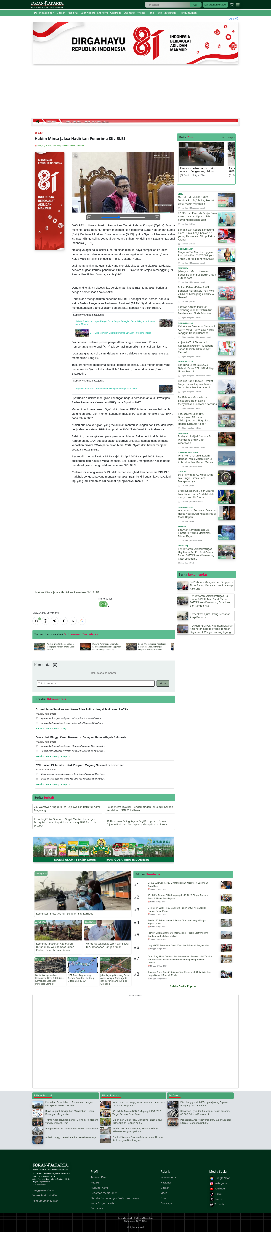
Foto (163, 1198)
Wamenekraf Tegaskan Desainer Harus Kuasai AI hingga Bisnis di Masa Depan (197, 514)
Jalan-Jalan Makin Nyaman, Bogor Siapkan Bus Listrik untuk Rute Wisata (197, 275)
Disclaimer (97, 1208)
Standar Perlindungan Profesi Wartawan (115, 1198)
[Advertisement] (135, 93)
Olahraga (166, 1203)
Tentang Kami (99, 1177)
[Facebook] (64, 621)
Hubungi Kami (99, 1187)
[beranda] (35, 13)
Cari (195, 4)
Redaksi (95, 1182)
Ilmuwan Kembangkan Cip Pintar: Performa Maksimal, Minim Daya (194, 533)
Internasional (168, 1177)
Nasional (166, 1182)
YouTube (219, 1188)
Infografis (170, 12)
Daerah (165, 1187)
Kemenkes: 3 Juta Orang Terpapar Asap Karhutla (64, 913)
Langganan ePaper (215, 4)
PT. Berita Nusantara (143, 1217)
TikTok (218, 1193)
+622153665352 (41, 1184)
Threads (219, 1204)
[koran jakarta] (38, 121)
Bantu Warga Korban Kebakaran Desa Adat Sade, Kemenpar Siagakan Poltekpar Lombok (152, 647)
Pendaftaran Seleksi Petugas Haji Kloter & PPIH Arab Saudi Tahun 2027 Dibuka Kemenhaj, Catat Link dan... (196, 553)
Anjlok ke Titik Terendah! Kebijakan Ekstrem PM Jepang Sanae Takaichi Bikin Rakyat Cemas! (195, 347)
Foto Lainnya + (228, 137)
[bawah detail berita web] (103, 849)
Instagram (220, 1183)
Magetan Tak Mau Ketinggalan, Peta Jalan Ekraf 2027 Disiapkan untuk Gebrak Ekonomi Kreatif (196, 255)
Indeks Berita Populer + (184, 986)
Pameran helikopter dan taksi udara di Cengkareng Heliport (198, 170)
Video (164, 1193)
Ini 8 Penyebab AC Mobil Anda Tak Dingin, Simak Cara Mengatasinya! (195, 478)
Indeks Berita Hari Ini (44, 1195)
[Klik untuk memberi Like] (36, 621)
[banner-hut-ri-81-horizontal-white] (135, 42)
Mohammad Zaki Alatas (75, 146)
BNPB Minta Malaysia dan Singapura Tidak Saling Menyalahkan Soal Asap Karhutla (197, 401)
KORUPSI (39, 133)
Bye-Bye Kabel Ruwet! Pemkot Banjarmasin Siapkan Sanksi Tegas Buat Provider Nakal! (195, 384)
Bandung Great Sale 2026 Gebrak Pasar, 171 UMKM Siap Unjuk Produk (196, 368)
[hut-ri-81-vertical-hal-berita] (49, 200)
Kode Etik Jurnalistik (102, 1203)
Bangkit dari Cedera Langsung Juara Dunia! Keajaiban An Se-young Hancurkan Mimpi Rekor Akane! (196, 234)
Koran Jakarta (124, 1217)
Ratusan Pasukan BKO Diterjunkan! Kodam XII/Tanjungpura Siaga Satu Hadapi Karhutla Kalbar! (194, 418)
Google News (222, 1178)
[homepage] (50, 1167)
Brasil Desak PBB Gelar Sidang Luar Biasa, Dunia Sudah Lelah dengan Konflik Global (196, 494)
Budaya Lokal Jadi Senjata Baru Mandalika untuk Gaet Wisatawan (196, 440)
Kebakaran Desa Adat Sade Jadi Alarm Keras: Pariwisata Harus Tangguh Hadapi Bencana (196, 330)
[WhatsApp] (45, 621)
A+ (157, 217)
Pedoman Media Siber (104, 1193)
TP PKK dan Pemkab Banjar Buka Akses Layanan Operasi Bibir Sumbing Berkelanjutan (197, 216)
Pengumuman (188, 12)
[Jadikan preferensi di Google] (82, 621)
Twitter (218, 1199)
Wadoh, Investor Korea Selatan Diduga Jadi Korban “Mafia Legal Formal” (60, 647)
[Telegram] (54, 621)
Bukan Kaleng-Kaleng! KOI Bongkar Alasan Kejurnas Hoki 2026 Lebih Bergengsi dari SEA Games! (196, 292)
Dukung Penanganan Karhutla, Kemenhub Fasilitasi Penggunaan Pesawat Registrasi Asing (106, 647)
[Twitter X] (73, 621)
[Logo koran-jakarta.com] (47, 5)
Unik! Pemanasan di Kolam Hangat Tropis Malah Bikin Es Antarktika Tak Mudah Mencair (196, 459)
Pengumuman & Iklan (45, 1201)
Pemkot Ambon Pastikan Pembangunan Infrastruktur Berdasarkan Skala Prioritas (195, 310)
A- (89, 217)
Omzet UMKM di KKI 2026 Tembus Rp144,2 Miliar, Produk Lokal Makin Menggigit (196, 200)
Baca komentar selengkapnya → (52, 728)
